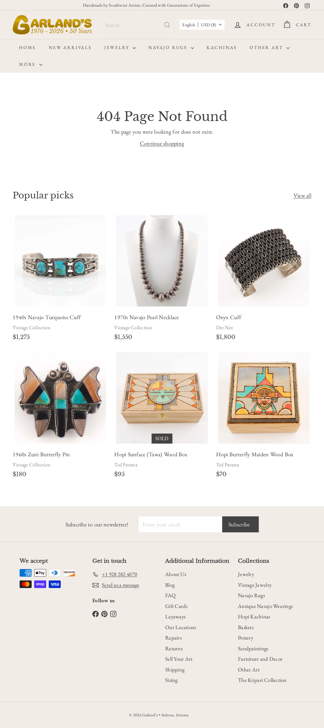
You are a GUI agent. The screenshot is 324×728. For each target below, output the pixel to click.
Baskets (245, 627)
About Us (175, 574)
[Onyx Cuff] (263, 280)
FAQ (170, 595)
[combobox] (138, 24)
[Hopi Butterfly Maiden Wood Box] (263, 417)
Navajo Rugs (168, 47)
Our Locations (180, 627)
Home (27, 47)
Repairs (173, 637)
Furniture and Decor (260, 658)
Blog (170, 584)
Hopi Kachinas (254, 616)
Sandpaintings (253, 648)
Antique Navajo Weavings (265, 606)
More (28, 64)
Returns (174, 648)
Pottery (245, 637)
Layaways (175, 616)
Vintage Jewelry (254, 584)
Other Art (267, 47)
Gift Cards (176, 606)
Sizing (171, 679)
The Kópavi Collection (262, 679)
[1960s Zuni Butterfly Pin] (60, 417)
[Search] (167, 24)
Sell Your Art (179, 658)
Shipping (174, 669)
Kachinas (222, 47)
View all (302, 195)
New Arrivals (70, 47)
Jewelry (117, 47)
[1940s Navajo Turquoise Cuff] (60, 280)
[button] (202, 25)
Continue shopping (162, 143)
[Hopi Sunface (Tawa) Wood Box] (161, 417)
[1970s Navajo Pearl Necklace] (161, 280)
